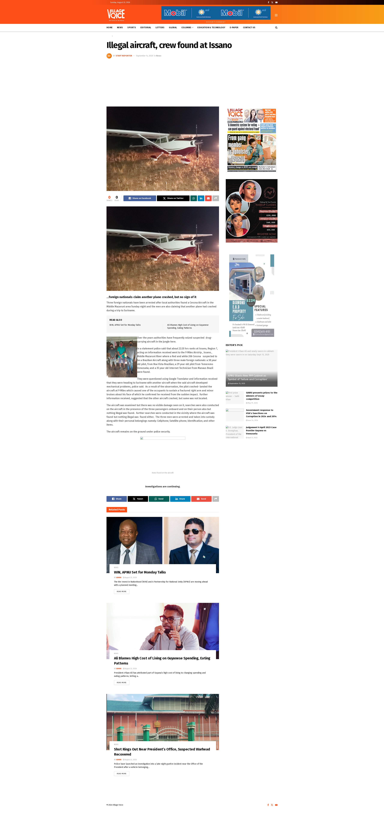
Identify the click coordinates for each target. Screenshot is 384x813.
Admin (118, 578)
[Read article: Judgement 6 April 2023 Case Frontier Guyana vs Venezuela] (235, 432)
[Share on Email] (208, 198)
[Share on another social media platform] (215, 198)
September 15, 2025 (237, 383)
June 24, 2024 (252, 420)
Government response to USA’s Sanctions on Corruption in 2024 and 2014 (261, 413)
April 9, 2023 (252, 438)
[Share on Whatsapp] (193, 198)
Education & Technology (211, 27)
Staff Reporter (124, 56)
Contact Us (249, 27)
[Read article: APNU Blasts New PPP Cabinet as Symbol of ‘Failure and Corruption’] (252, 368)
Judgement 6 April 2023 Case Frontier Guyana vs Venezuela (261, 430)
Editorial (145, 27)
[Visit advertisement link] (252, 139)
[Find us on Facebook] (268, 2)
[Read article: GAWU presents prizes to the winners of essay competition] (235, 397)
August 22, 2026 (130, 760)
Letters (160, 27)
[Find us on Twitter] (272, 2)
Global (173, 27)
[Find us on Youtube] (276, 2)
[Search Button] (276, 27)
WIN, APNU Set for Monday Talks (125, 325)
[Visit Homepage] (115, 15)
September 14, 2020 (144, 56)
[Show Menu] (276, 15)
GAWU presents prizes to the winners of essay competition (261, 395)
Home (109, 27)
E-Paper (234, 27)
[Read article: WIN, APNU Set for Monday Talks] (162, 545)
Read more (123, 590)
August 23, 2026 (130, 578)
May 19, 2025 (252, 403)
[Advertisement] (192, 81)
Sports (131, 27)
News (120, 27)
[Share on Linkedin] (201, 198)
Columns (186, 27)
